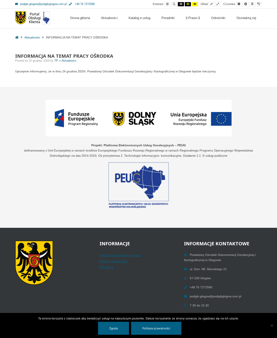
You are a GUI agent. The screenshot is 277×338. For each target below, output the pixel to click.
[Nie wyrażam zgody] (271, 325)
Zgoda (113, 328)
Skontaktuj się (246, 18)
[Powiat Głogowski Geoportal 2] (32, 17)
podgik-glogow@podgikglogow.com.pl (43, 4)
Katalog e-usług (139, 18)
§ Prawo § (193, 18)
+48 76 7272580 (84, 4)
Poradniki (168, 18)
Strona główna (80, 18)
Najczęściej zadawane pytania (120, 255)
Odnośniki (218, 18)
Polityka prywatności (113, 261)
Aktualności (109, 18)
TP (56, 60)
